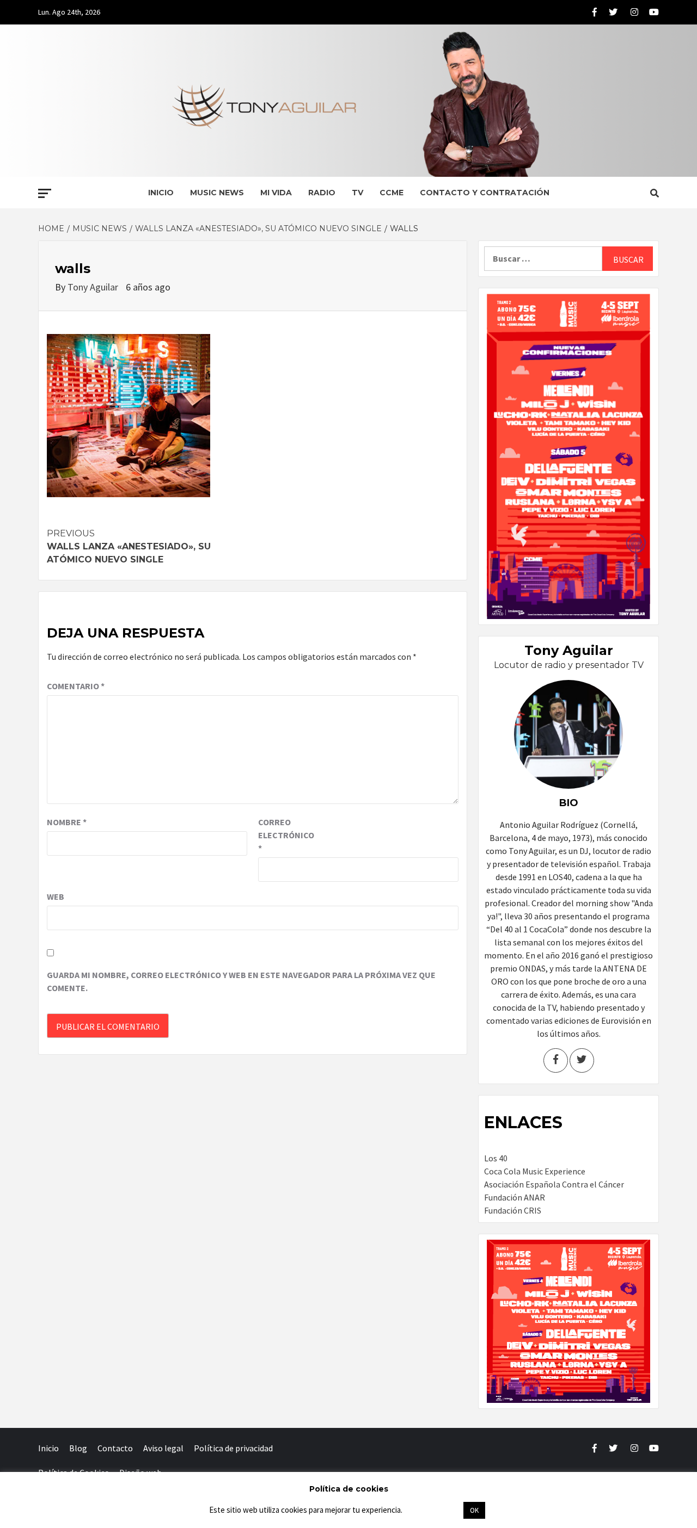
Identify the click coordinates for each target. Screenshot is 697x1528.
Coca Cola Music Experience (534, 1171)
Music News (217, 192)
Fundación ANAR (514, 1197)
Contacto (115, 1448)
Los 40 (496, 1158)
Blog (78, 1448)
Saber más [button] (432, 1510)
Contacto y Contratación (484, 192)
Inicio (161, 192)
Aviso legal (163, 1448)
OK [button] (474, 1510)
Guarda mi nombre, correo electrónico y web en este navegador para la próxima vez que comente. (241, 981)
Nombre (67, 821)
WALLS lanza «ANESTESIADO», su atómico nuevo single (129, 546)
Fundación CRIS (512, 1210)
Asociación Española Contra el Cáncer (554, 1184)
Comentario (76, 686)
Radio (321, 192)
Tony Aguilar (94, 287)
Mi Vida (276, 192)
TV (357, 192)
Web (55, 896)
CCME (391, 192)
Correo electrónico (285, 834)
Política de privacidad (233, 1448)
